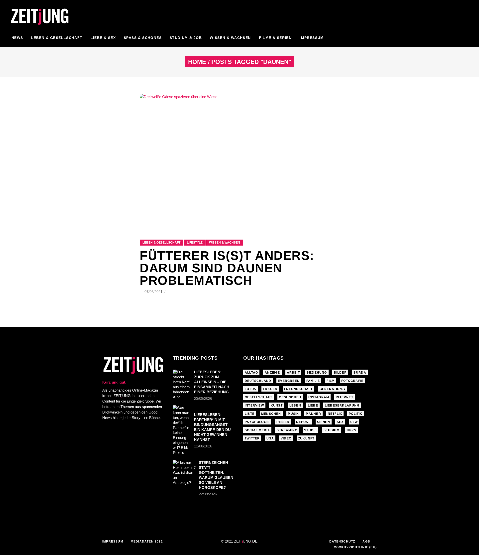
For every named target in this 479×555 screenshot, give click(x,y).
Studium (331, 430)
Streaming (287, 430)
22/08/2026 (203, 446)
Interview (254, 405)
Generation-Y (333, 389)
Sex (340, 422)
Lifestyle (195, 242)
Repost (303, 422)
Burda (360, 372)
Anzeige (272, 372)
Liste (249, 414)
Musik (293, 414)
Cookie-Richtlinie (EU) (355, 547)
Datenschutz (342, 541)
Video (286, 438)
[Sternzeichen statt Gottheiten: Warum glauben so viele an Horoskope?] (184, 472)
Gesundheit (290, 397)
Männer (313, 414)
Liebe (313, 405)
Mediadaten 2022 (147, 541)
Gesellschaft (258, 397)
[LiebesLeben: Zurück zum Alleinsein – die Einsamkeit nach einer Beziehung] (182, 385)
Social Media (257, 430)
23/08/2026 (203, 398)
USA (270, 438)
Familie (313, 381)
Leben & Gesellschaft (161, 242)
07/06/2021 (153, 291)
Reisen (282, 422)
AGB (366, 541)
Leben (295, 405)
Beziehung (317, 372)
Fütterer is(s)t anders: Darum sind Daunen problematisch (227, 268)
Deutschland (258, 381)
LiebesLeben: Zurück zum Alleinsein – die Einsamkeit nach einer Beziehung (211, 382)
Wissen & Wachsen (224, 242)
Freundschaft (298, 389)
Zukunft (306, 438)
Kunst (277, 405)
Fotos (250, 389)
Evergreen (289, 381)
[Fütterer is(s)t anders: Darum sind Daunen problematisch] (239, 160)
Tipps (351, 430)
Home (197, 62)
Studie (310, 430)
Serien (323, 422)
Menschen (271, 414)
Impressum (112, 541)
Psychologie (257, 422)
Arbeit (293, 372)
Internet (344, 397)
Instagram (318, 397)
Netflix (335, 414)
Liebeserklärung (342, 405)
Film (331, 381)
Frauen (270, 389)
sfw (354, 422)
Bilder (340, 372)
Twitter (252, 438)
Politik (355, 414)
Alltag (251, 372)
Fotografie (352, 381)
